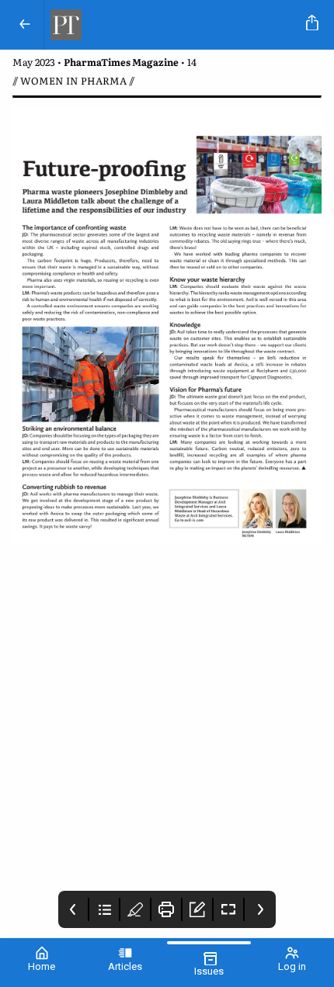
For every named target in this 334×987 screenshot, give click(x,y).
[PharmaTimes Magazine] (172, 25)
